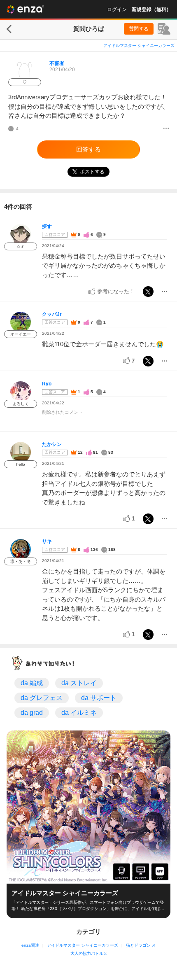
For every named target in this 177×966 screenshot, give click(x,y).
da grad (32, 712)
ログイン (117, 9)
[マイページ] (164, 29)
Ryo (46, 384)
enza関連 (30, 945)
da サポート (98, 697)
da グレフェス (42, 697)
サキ (47, 541)
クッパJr (52, 314)
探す (47, 226)
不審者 (56, 63)
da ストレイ (79, 682)
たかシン (52, 444)
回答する (88, 149)
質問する (139, 29)
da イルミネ (79, 712)
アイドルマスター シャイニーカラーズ (139, 45)
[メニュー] (166, 129)
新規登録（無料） (151, 9)
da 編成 (32, 682)
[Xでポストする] (148, 291)
